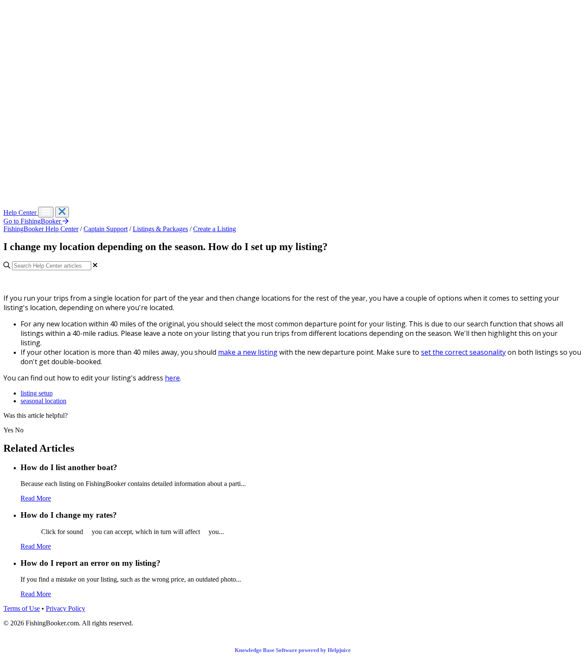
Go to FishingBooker (33, 221)
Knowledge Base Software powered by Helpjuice (293, 650)
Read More (36, 498)
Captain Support (106, 228)
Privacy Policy (65, 608)
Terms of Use (21, 608)
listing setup (37, 393)
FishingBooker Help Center (40, 228)
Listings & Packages (160, 228)
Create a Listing (214, 228)
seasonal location (43, 400)
